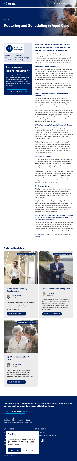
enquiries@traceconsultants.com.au (46, 435)
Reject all (29, 450)
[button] (71, 3)
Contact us (39, 234)
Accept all (14, 450)
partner (37, 236)
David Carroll (16, 296)
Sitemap (13, 455)
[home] (12, 3)
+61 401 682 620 (39, 433)
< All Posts (7, 19)
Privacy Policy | (7, 455)
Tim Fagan (50, 293)
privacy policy (14, 445)
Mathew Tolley (17, 364)
